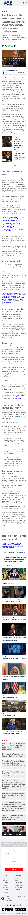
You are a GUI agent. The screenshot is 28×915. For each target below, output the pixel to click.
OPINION (6, 890)
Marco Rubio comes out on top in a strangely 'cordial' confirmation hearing (19, 158)
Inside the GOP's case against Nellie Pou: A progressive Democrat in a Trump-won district (15, 556)
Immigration (19, 883)
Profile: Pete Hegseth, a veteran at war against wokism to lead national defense (19, 143)
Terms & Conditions (9, 899)
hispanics (8, 8)
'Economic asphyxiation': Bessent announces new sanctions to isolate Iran (14, 582)
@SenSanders (5, 385)
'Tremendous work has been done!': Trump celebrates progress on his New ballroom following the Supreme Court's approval (13, 733)
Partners (18, 890)
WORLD (17, 880)
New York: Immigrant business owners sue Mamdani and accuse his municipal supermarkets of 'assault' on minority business (14, 619)
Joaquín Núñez (11, 70)
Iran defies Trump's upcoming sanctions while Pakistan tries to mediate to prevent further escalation (13, 678)
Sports (5, 887)
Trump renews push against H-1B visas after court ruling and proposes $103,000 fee (13, 600)
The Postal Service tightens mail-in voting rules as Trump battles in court (14, 714)
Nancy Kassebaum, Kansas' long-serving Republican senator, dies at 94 (12, 696)
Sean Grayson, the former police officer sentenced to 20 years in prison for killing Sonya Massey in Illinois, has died (14, 658)
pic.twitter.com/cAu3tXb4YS (9, 397)
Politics (6, 12)
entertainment (19, 885)
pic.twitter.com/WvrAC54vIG (10, 227)
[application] (14, 829)
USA (13, 8)
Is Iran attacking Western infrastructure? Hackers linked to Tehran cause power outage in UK (13, 774)
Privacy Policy (21, 896)
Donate (2, 8)
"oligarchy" (17, 416)
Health (24, 8)
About (8, 896)
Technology (19, 887)
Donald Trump (7, 532)
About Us (6, 892)
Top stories (18, 532)
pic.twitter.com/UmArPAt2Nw (14, 299)
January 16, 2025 (6, 230)
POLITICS (18, 8)
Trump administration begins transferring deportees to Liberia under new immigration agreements (14, 561)
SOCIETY (6, 885)
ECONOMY (6, 883)
